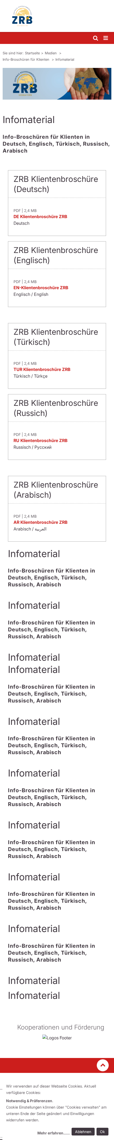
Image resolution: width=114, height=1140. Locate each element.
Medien (51, 53)
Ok (102, 1131)
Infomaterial (64, 59)
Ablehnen (83, 1131)
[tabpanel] (57, 84)
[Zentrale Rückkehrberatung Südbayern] (57, 16)
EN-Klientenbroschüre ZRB (41, 287)
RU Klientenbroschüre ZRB (41, 440)
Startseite (32, 53)
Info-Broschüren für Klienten (26, 59)
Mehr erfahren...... (53, 1133)
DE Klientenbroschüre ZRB (40, 216)
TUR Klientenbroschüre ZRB (42, 369)
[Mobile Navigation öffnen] (106, 38)
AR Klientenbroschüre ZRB (41, 522)
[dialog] (58, 1110)
